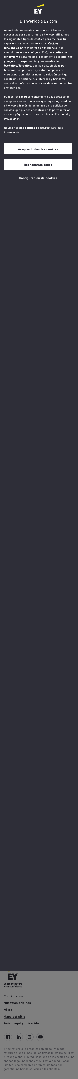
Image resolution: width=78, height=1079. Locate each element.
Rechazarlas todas (38, 164)
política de (37, 128)
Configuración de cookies (38, 177)
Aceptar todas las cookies (38, 149)
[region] (39, 485)
